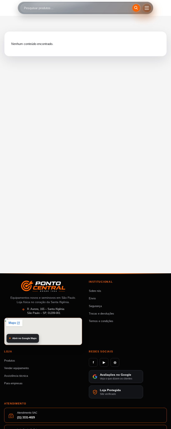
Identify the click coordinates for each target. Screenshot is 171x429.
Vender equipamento (16, 368)
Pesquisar (137, 8)
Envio (92, 298)
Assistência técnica (16, 375)
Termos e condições (101, 321)
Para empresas (13, 383)
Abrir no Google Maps (24, 338)
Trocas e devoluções (101, 313)
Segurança (95, 306)
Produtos (9, 360)
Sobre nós (95, 290)
